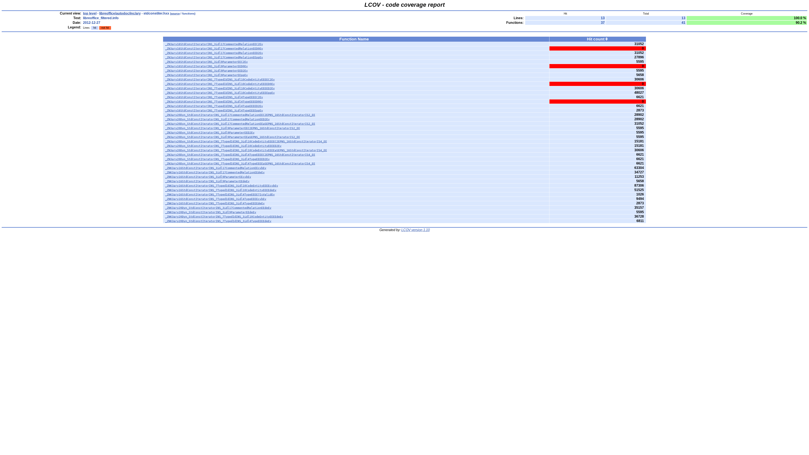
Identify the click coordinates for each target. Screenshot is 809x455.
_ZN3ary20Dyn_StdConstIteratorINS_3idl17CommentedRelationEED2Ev (217, 119)
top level (89, 13)
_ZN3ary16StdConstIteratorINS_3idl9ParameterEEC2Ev (206, 61)
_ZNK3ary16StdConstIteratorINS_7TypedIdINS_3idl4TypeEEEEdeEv (215, 203)
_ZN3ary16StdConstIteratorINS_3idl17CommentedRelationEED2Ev (214, 53)
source (175, 13)
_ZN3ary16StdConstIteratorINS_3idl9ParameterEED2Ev (206, 70)
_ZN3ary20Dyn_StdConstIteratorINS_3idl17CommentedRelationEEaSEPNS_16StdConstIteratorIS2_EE (240, 123)
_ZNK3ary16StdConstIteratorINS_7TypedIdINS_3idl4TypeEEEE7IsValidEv (220, 194)
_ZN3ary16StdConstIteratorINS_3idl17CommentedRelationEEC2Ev (214, 44)
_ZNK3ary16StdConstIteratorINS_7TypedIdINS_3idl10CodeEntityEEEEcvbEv (221, 185)
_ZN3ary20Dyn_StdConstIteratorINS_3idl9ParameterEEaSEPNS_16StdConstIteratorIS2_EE (232, 137)
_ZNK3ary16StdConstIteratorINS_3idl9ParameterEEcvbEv (208, 176)
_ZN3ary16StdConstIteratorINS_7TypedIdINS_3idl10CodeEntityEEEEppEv (220, 92)
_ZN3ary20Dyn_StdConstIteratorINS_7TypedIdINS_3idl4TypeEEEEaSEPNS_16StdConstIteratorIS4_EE (240, 163)
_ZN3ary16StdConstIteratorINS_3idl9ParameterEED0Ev (206, 66)
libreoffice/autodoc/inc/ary (120, 13)
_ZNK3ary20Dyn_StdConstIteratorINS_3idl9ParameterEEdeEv (210, 212)
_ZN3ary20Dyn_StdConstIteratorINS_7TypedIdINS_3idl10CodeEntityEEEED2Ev (223, 145)
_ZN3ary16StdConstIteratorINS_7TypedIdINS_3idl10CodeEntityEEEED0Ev (220, 84)
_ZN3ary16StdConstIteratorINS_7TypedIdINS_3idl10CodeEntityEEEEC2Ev (220, 79)
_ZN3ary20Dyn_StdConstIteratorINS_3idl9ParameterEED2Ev (209, 132)
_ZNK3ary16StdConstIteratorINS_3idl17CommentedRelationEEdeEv (215, 172)
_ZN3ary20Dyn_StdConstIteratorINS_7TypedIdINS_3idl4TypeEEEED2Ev (217, 159)
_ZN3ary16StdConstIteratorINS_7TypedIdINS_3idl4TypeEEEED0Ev (214, 101)
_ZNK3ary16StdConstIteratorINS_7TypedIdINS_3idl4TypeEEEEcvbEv (215, 199)
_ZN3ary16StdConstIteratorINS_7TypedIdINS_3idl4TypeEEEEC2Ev (214, 97)
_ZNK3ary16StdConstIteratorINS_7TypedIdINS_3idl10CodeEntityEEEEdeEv (220, 190)
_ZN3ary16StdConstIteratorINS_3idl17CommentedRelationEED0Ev (214, 48)
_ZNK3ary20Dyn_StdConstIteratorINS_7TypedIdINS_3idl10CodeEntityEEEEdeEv (224, 216)
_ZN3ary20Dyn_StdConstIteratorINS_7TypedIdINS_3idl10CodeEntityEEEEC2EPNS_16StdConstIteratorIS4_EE (246, 141)
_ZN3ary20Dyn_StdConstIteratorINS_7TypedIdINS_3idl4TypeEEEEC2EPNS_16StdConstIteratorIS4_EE (240, 154)
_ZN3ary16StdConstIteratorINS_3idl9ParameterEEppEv (206, 75)
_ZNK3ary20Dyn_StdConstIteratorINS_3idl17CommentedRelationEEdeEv (218, 207)
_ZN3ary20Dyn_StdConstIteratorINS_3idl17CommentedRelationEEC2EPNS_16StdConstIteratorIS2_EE (240, 114)
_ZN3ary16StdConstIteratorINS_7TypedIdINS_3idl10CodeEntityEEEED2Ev (220, 88)
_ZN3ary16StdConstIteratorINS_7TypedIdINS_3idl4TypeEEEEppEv (214, 110)
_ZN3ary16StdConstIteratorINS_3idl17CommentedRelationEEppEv (214, 57)
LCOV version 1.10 (415, 230)
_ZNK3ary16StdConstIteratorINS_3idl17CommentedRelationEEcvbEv (215, 168)
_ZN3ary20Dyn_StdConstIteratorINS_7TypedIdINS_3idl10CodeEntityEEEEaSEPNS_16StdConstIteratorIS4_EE (246, 150)
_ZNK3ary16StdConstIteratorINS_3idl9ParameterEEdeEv (207, 181)
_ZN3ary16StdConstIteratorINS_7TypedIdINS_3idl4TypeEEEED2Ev (214, 106)
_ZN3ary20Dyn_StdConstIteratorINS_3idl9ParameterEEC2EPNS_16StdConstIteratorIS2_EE (232, 128)
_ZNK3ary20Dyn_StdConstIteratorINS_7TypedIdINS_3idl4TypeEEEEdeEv (218, 221)
